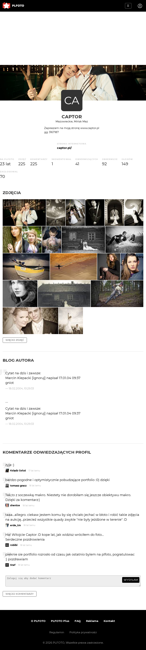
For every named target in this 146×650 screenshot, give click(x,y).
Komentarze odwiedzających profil (47, 452)
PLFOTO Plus (60, 621)
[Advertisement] (73, 38)
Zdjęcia (12, 192)
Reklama (92, 621)
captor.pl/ (64, 148)
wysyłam (131, 580)
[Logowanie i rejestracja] (140, 5)
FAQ (78, 621)
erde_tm (15, 525)
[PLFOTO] (13, 6)
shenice (15, 505)
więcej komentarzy (20, 593)
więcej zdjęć (15, 340)
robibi (13, 545)
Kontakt (109, 621)
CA (71, 100)
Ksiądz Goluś (18, 470)
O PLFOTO (38, 621)
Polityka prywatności (83, 632)
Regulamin (56, 632)
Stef (12, 565)
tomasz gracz (18, 485)
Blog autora (18, 360)
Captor (72, 116)
